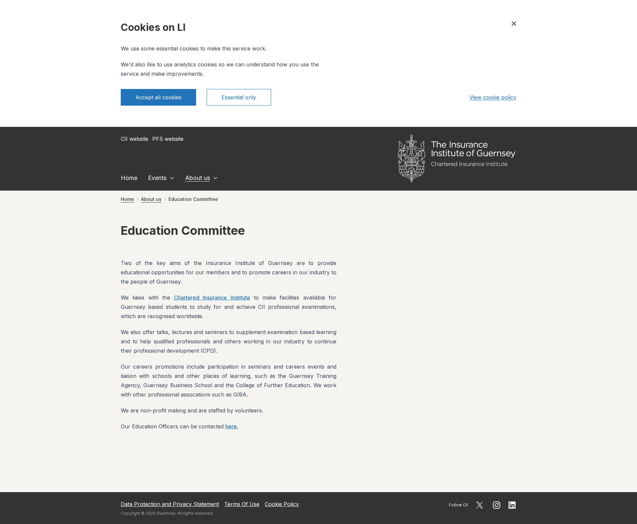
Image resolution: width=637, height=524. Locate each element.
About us (197, 177)
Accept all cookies (158, 97)
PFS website (167, 138)
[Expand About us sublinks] (215, 178)
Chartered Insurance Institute (212, 297)
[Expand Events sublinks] (172, 178)
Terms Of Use (241, 504)
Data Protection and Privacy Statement (170, 504)
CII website (134, 138)
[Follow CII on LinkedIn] (512, 505)
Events (157, 177)
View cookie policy (492, 97)
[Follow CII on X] (479, 505)
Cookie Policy (282, 504)
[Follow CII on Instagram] (496, 505)
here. (231, 426)
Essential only (239, 97)
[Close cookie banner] (514, 23)
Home (129, 177)
